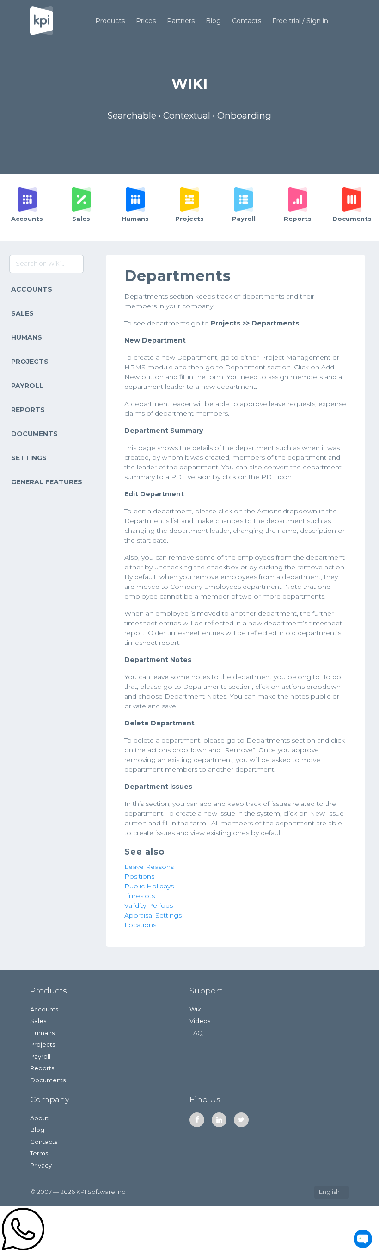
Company (49, 1099)
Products (110, 21)
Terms (39, 1153)
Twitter (241, 1119)
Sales (22, 313)
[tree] (47, 386)
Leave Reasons (149, 866)
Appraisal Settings (153, 915)
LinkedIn (219, 1119)
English (329, 1191)
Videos (200, 1020)
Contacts (246, 21)
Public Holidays (149, 886)
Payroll (27, 385)
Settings (29, 458)
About (39, 1118)
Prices (146, 21)
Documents (34, 434)
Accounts (31, 289)
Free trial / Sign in (300, 21)
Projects (30, 361)
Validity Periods (148, 905)
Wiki (196, 1009)
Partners (181, 21)
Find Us (205, 1099)
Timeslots (139, 896)
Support (206, 990)
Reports (28, 410)
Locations (140, 925)
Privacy (41, 1165)
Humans (26, 337)
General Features (46, 482)
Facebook (197, 1119)
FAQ (196, 1032)
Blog (213, 21)
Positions (139, 876)
